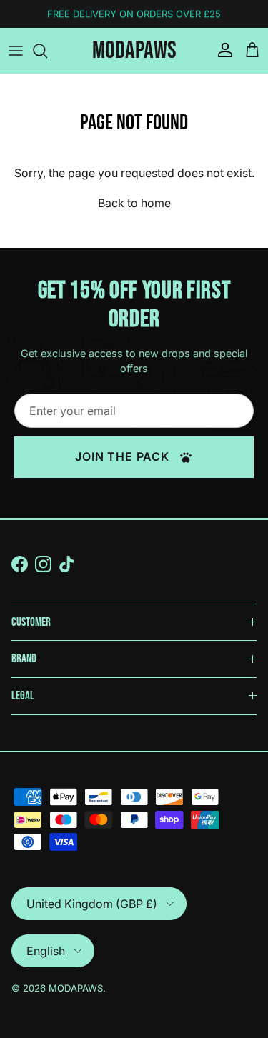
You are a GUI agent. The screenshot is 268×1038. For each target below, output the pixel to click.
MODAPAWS (76, 988)
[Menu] (15, 50)
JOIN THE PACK (123, 456)
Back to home (134, 203)
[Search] (47, 50)
